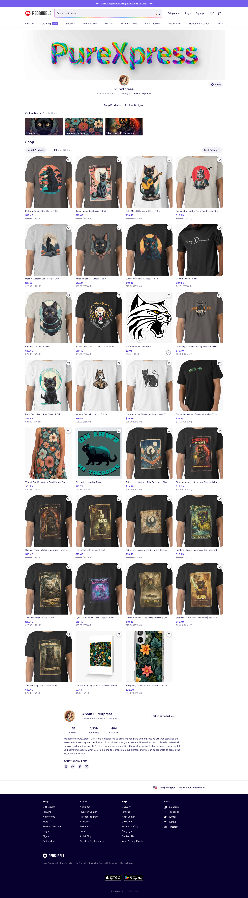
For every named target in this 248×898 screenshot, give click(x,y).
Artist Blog (86, 836)
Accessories (174, 23)
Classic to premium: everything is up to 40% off (124, 3)
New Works (49, 816)
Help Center (128, 816)
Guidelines (127, 821)
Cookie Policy (126, 863)
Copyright (127, 831)
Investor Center (88, 811)
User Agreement (50, 863)
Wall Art (109, 23)
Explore (29, 23)
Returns (126, 811)
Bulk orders (49, 841)
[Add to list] (68, 160)
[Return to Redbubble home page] (38, 13)
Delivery (126, 806)
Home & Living (129, 23)
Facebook (174, 811)
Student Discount (52, 826)
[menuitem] (29, 24)
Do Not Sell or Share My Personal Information (97, 863)
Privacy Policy (66, 863)
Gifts (220, 23)
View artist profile (142, 93)
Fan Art (47, 811)
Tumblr (172, 821)
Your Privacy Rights (132, 841)
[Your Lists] (211, 13)
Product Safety (130, 826)
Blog (45, 821)
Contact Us (128, 836)
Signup (46, 836)
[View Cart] (219, 13)
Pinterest (173, 826)
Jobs (82, 831)
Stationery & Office (199, 23)
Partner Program (89, 816)
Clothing (49, 23)
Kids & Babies (152, 23)
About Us (85, 806)
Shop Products (112, 105)
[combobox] (108, 13)
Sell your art (86, 826)
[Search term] (158, 13)
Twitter (172, 816)
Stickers (70, 23)
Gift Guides (49, 806)
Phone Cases (90, 23)
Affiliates (85, 821)
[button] (124, 3)
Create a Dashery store (92, 841)
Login (46, 831)
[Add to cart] (168, 352)
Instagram (174, 806)
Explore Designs (134, 105)
